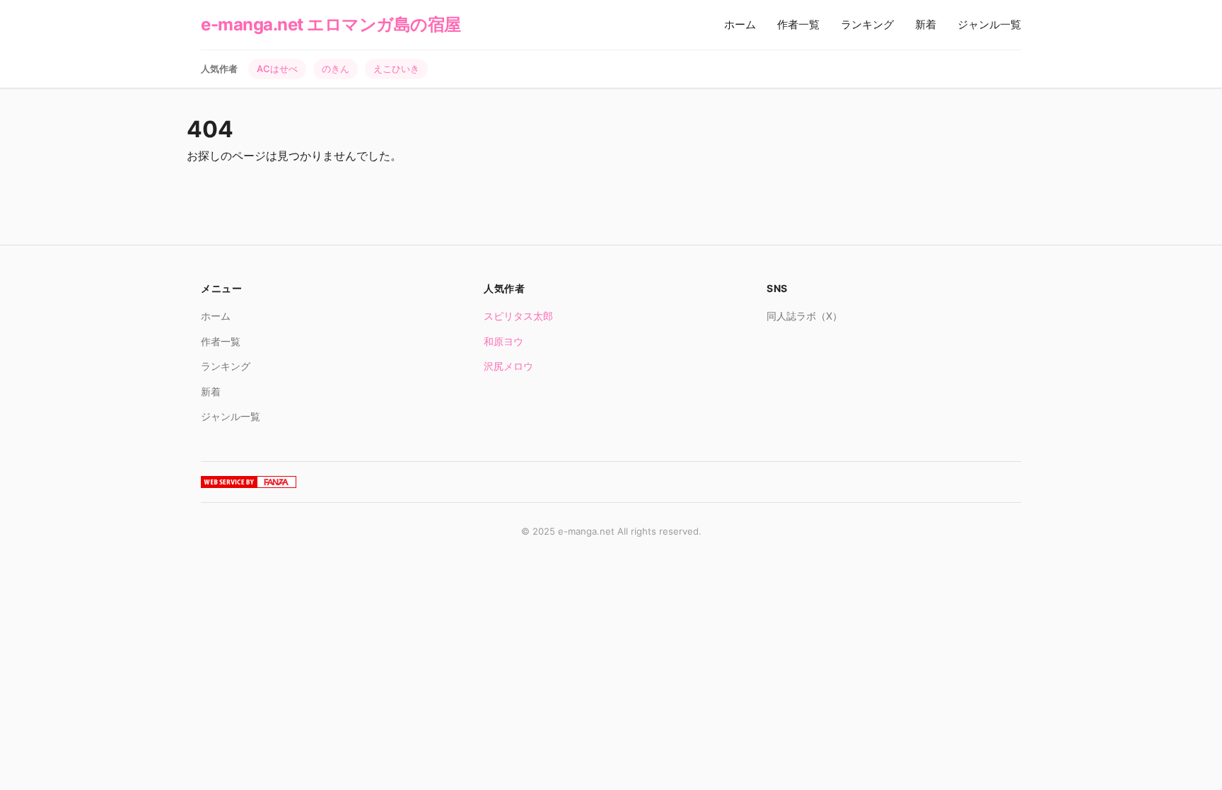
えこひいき (396, 68)
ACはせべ (277, 68)
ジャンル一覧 (989, 24)
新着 (925, 24)
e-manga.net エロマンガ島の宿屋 (331, 24)
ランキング (867, 24)
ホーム (740, 24)
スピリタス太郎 (518, 316)
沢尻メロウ (508, 366)
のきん (335, 68)
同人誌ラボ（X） (804, 316)
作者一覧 (798, 24)
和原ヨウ (503, 341)
